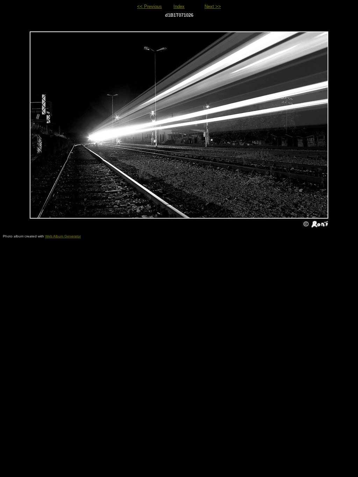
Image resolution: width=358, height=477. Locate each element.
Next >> (213, 6)
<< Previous (149, 6)
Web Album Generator (63, 236)
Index (179, 6)
